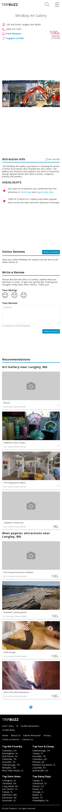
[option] (31, 93)
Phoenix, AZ (38, 762)
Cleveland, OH (9, 783)
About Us (15, 735)
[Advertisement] (31, 59)
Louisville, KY (39, 767)
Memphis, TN (9, 767)
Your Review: (10, 303)
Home (5, 735)
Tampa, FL (37, 753)
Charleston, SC (39, 783)
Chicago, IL (38, 792)
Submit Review (51, 331)
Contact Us (27, 739)
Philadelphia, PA (40, 800)
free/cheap (26, 192)
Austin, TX (37, 797)
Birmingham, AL (10, 753)
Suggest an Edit (15, 38)
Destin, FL (37, 789)
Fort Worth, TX (9, 789)
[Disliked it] (24, 295)
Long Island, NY (10, 786)
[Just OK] (14, 295)
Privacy (47, 735)
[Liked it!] (5, 295)
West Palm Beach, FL (13, 770)
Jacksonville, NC (40, 770)
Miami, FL (37, 794)
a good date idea (44, 192)
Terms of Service (10, 739)
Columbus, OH (9, 750)
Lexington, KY (9, 780)
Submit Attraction (32, 735)
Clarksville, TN (9, 759)
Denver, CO (38, 786)
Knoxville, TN (8, 762)
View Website (13, 33)
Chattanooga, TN (11, 764)
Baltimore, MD (9, 794)
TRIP (9, 4)
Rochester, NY (9, 797)
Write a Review (51, 252)
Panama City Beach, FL (44, 764)
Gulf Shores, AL (10, 756)
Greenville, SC (9, 800)
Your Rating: (9, 290)
